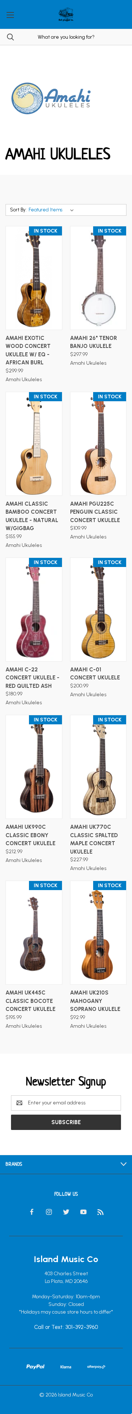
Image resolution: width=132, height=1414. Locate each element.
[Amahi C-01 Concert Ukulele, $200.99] (98, 609)
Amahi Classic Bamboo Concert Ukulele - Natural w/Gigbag (32, 516)
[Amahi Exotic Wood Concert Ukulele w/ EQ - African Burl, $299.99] (34, 278)
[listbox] (52, 209)
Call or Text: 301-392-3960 (66, 1327)
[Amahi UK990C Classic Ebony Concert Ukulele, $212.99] (34, 766)
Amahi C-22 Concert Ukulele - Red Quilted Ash (32, 677)
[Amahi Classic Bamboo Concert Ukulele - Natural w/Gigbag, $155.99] (34, 443)
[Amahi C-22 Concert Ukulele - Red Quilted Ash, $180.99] (34, 609)
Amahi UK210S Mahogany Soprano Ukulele (95, 1000)
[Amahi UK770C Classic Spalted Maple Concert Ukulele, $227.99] (98, 766)
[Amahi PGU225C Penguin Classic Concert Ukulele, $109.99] (98, 443)
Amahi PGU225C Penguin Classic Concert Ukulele (95, 512)
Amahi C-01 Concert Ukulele (95, 673)
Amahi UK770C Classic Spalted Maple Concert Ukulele (94, 839)
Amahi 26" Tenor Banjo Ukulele (93, 342)
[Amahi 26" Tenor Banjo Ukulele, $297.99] (98, 278)
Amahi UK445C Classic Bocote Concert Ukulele (30, 1000)
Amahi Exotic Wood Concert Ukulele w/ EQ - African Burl (28, 350)
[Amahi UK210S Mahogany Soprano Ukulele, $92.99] (98, 932)
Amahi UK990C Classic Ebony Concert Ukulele (30, 835)
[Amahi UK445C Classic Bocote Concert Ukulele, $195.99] (34, 932)
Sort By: (18, 209)
